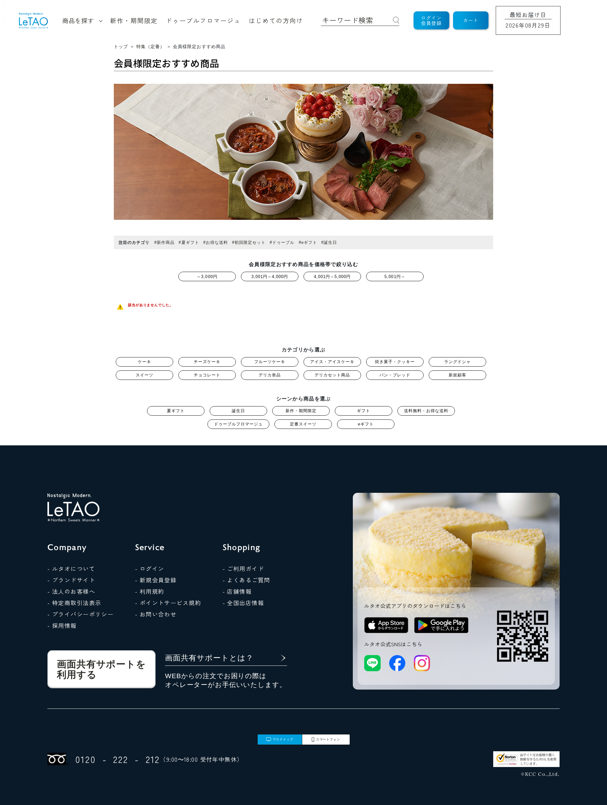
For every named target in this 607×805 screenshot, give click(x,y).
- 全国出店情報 (243, 602)
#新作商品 (164, 242)
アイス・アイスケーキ (332, 361)
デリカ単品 (270, 375)
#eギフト (308, 242)
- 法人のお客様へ (71, 591)
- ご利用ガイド (243, 568)
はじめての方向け (276, 20)
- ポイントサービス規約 (168, 602)
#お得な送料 (215, 242)
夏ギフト (176, 410)
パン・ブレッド (394, 375)
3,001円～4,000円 (269, 276)
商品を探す (78, 20)
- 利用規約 (149, 591)
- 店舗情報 (237, 591)
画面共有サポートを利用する (101, 669)
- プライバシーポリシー (80, 614)
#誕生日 (329, 242)
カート (471, 20)
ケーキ (144, 361)
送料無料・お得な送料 (426, 410)
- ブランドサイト (71, 580)
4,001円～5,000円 (332, 276)
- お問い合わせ (156, 614)
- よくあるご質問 (246, 580)
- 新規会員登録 (156, 580)
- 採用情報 (62, 625)
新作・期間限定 (134, 20)
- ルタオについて (71, 568)
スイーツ (144, 375)
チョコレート (207, 375)
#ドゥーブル (282, 242)
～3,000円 (207, 276)
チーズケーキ (207, 361)
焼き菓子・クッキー (395, 361)
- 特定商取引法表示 (74, 602)
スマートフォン (328, 739)
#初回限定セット (249, 242)
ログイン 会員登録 (431, 20)
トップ (121, 46)
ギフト (363, 410)
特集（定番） (150, 46)
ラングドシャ (457, 361)
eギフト (366, 424)
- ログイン (149, 568)
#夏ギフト (189, 242)
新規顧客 (457, 375)
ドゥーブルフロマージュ (203, 20)
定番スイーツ (303, 424)
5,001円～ (394, 276)
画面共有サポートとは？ (209, 657)
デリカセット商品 (332, 375)
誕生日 (238, 410)
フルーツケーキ (269, 361)
